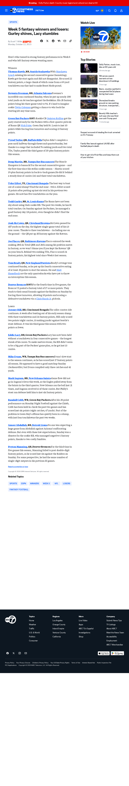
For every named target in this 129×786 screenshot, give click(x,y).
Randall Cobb (15, 399)
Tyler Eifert (14, 183)
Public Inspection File (104, 662)
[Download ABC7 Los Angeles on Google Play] (117, 653)
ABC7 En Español (86, 629)
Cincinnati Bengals (37, 183)
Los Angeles (57, 621)
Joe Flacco (14, 241)
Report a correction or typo (18, 466)
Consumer (33, 641)
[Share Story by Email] (65, 41)
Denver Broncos (17, 284)
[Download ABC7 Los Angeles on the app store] (104, 653)
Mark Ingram (15, 378)
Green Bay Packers (18, 118)
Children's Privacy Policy (40, 662)
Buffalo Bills (35, 140)
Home (31, 621)
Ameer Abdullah (17, 425)
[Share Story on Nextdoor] (59, 41)
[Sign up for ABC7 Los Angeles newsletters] (25, 653)
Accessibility (111, 637)
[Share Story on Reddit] (53, 41)
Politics (32, 637)
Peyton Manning (17, 446)
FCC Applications (11, 665)
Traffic (31, 629)
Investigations (84, 633)
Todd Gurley (15, 201)
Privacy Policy (9, 662)
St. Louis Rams (35, 201)
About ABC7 (111, 629)
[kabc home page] (10, 620)
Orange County (59, 625)
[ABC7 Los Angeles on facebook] (7, 653)
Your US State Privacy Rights (60, 662)
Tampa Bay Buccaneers (41, 161)
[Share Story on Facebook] (41, 41)
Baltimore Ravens (35, 241)
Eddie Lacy (14, 334)
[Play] (100, 37)
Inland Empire (58, 629)
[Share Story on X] (47, 41)
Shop (81, 637)
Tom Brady (14, 262)
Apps (81, 625)
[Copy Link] (70, 41)
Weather (32, 625)
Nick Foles (26, 125)
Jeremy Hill (14, 309)
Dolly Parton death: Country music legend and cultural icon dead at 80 (63, 3)
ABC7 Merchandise (114, 645)
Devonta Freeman (18, 93)
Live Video (83, 621)
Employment (111, 641)
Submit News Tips (114, 621)
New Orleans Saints (40, 378)
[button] (6, 10)
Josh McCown (16, 223)
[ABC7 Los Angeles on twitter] (13, 653)
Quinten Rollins (55, 118)
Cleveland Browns (39, 223)
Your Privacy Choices (23, 662)
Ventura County (59, 633)
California (57, 637)
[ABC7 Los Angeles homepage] (21, 10)
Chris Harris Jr (43, 298)
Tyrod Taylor (15, 140)
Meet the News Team (115, 633)
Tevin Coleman (23, 107)
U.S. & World (34, 633)
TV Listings (110, 625)
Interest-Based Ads (88, 662)
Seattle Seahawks (40, 71)
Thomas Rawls (16, 71)
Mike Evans (14, 356)
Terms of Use (75, 662)
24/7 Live (39, 10)
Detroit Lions (39, 425)
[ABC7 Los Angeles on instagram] (19, 653)
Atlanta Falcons (42, 93)
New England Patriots (38, 262)
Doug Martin (15, 161)
